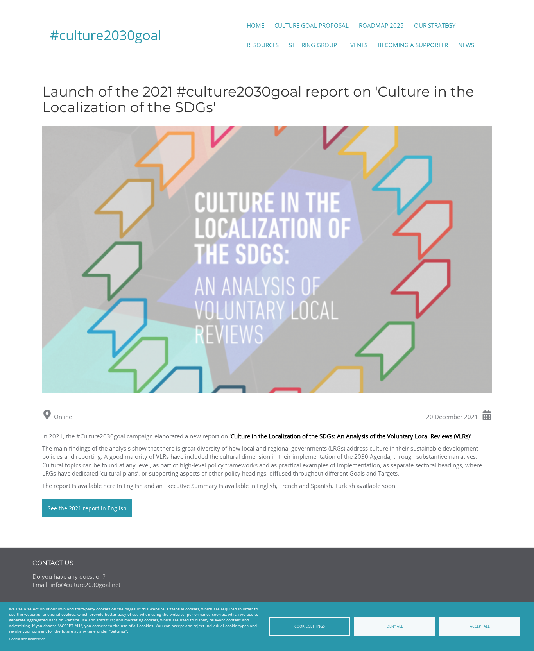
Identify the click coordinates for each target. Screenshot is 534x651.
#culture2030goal (105, 35)
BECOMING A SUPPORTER (413, 45)
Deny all (395, 626)
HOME (255, 25)
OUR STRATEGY (434, 25)
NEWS (466, 45)
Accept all (480, 626)
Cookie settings (309, 626)
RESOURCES (263, 45)
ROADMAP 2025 (381, 25)
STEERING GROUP (313, 45)
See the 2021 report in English (87, 508)
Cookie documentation (27, 639)
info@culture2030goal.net (85, 584)
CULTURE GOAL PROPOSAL (311, 25)
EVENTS (357, 45)
